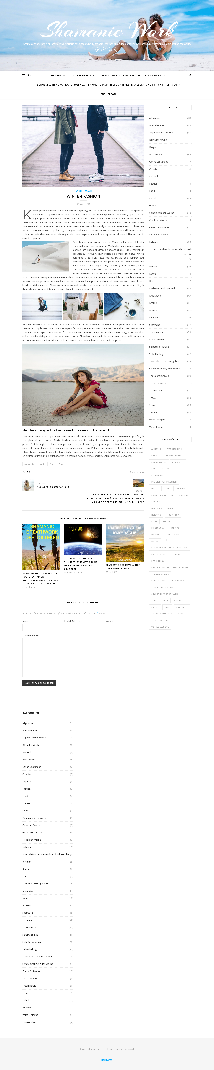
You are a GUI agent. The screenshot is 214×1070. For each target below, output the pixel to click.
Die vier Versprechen (164, 482)
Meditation (155, 295)
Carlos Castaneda (158, 161)
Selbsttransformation (165, 594)
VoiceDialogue (160, 627)
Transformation (161, 614)
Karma (152, 273)
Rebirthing (158, 561)
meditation (158, 528)
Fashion (153, 183)
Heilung (156, 515)
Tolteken (182, 607)
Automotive (29, 464)
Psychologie (159, 554)
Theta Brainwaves (159, 375)
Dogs (154, 488)
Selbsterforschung (159, 346)
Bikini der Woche (158, 139)
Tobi (29, 472)
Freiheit (180, 488)
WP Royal (129, 1049)
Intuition (153, 266)
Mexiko (155, 534)
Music (42, 464)
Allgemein (154, 117)
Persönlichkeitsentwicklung (169, 548)
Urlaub (152, 405)
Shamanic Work (107, 30)
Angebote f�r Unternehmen (142, 75)
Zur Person (108, 94)
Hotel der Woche (158, 234)
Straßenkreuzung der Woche (164, 368)
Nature (78, 191)
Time (52, 464)
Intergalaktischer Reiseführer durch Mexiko (173, 252)
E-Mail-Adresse (73, 621)
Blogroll (153, 147)
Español (153, 176)
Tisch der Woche (158, 383)
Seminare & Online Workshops (96, 75)
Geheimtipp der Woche (161, 212)
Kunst (152, 281)
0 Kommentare (137, 472)
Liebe (154, 521)
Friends (184, 495)
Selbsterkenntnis (162, 587)
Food (152, 190)
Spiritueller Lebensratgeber (164, 361)
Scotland (178, 581)
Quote (177, 554)
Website (110, 621)
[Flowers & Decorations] (28, 485)
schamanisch (156, 332)
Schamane (154, 324)
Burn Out (178, 462)
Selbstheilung (156, 354)
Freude (153, 198)
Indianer (153, 241)
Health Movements (163, 508)
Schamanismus (157, 339)
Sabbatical (154, 317)
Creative (153, 169)
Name (26, 621)
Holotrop (173, 515)
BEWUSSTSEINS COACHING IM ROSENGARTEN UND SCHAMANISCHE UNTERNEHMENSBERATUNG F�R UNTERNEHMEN (107, 84)
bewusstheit (174, 455)
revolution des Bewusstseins (169, 567)
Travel (89, 191)
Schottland (159, 581)
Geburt (155, 501)
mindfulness (173, 534)
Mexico (175, 528)
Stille (178, 600)
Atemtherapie (156, 125)
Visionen (153, 412)
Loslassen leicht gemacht (162, 288)
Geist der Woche (158, 220)
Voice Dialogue (157, 419)
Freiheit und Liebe (162, 495)
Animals (156, 449)
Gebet (152, 205)
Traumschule (156, 390)
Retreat (153, 310)
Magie (166, 521)
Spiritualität (159, 600)
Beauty (155, 455)
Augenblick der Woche (161, 132)
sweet (155, 607)
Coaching (157, 475)
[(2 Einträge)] (164, 540)
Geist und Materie (159, 227)
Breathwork (155, 154)
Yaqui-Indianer (157, 426)
